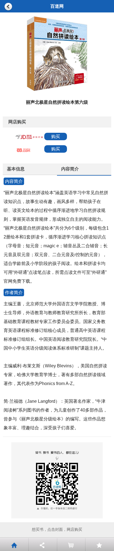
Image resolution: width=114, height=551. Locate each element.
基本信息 (16, 169)
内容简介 (70, 169)
